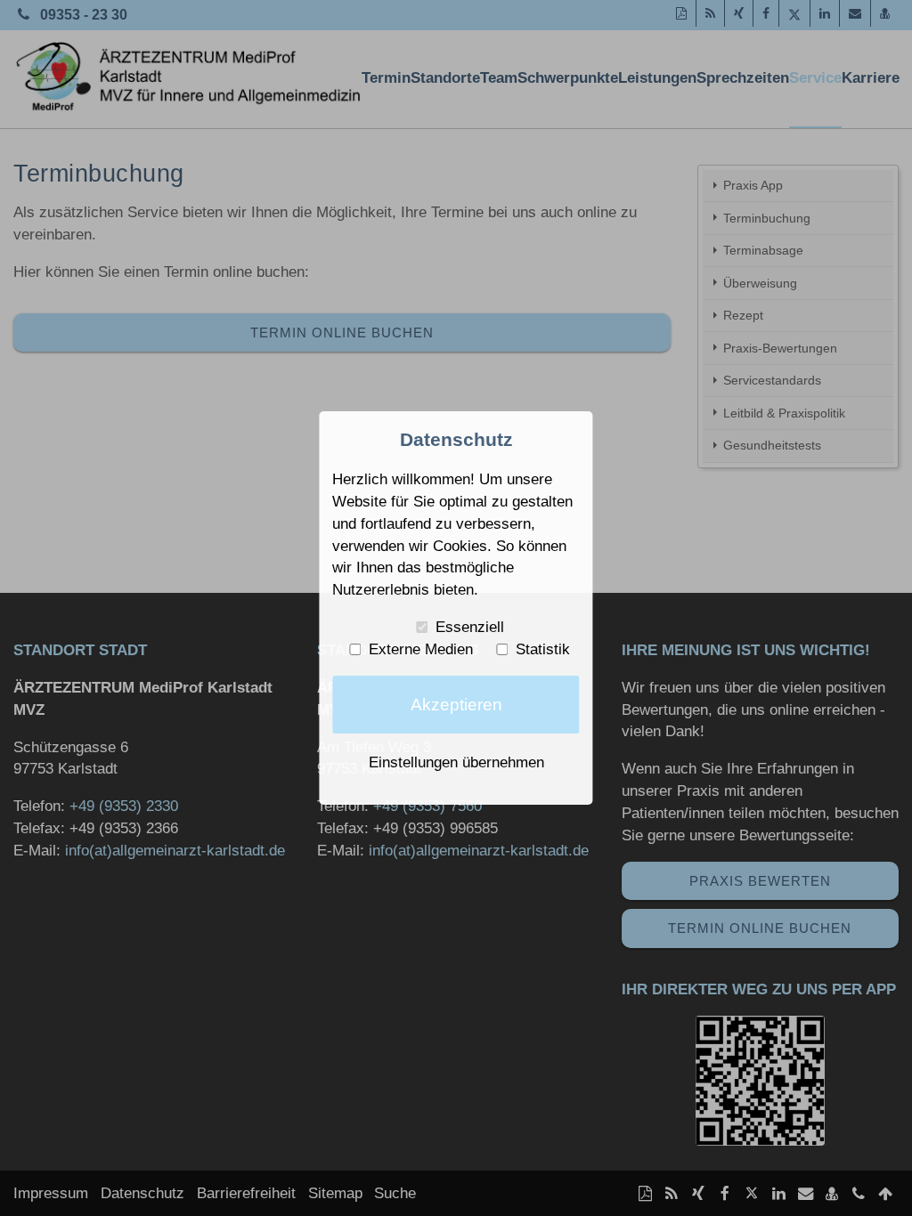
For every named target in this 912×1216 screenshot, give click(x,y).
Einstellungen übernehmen (456, 762)
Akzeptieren (456, 704)
